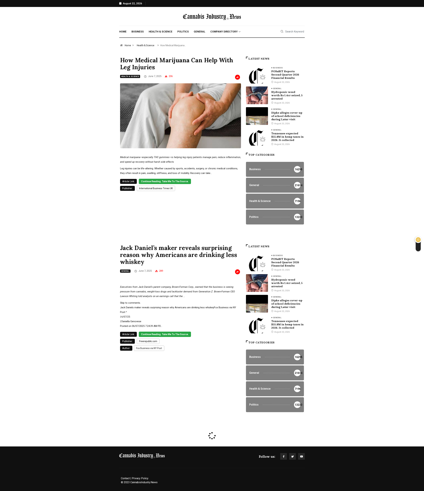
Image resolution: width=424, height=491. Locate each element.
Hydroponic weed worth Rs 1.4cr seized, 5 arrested (287, 95)
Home (123, 31)
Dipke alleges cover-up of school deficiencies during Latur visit (286, 116)
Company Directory (224, 31)
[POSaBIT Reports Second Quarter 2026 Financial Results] (257, 74)
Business (138, 31)
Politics (183, 31)
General (199, 31)
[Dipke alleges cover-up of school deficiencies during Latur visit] (257, 116)
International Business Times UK (156, 188)
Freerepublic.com (148, 341)
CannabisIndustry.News (144, 482)
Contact (125, 478)
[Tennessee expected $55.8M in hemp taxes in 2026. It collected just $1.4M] (257, 136)
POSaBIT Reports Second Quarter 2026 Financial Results (285, 75)
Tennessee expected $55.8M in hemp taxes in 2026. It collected (287, 137)
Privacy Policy (140, 478)
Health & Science (160, 31)
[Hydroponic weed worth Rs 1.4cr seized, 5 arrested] (257, 95)
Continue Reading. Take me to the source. (165, 181)
